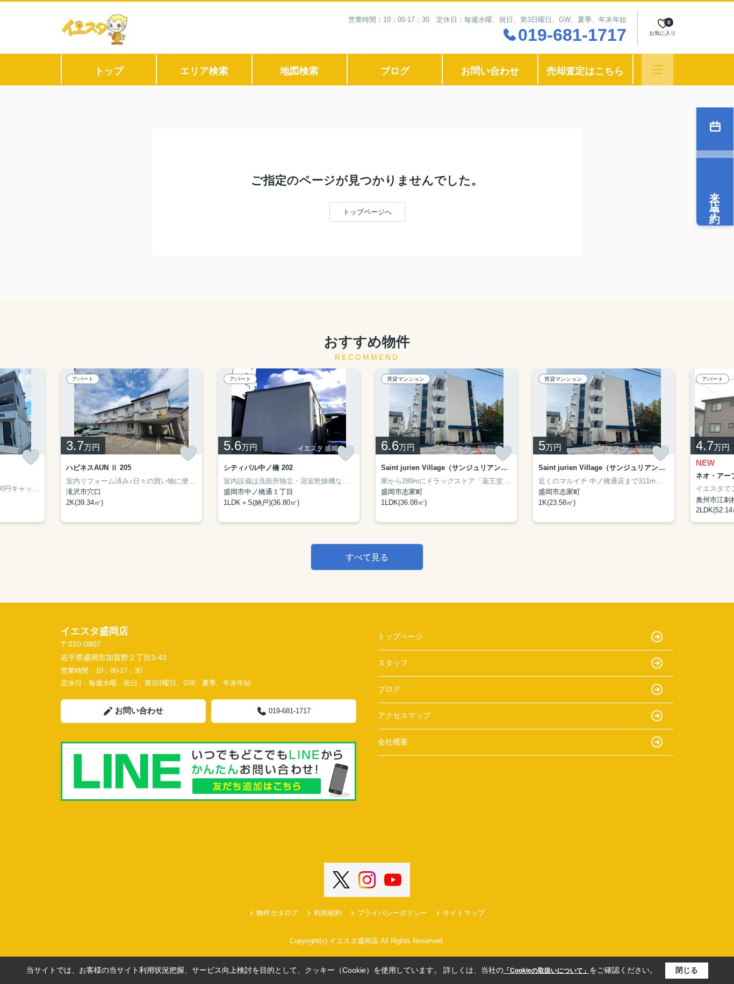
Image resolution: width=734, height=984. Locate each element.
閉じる (686, 970)
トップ (109, 71)
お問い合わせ (490, 71)
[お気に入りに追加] (30, 457)
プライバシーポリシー (392, 913)
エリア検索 (204, 71)
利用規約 (328, 913)
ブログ (394, 71)
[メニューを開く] (657, 69)
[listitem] (131, 445)
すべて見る (367, 557)
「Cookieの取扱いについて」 (546, 970)
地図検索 (299, 71)
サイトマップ (464, 913)
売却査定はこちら (585, 71)
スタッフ (393, 663)
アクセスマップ (404, 715)
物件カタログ (277, 913)
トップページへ (367, 212)
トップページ (400, 636)
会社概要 (393, 741)
